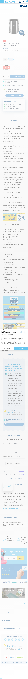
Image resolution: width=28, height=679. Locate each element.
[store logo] (10, 2)
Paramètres (7, 348)
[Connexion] (23, 2)
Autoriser (21, 348)
